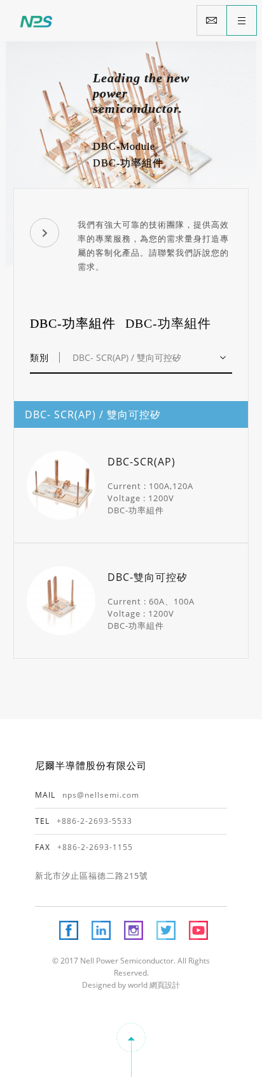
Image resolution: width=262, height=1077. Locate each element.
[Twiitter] (166, 930)
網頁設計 (164, 984)
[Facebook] (68, 930)
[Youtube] (198, 930)
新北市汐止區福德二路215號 (91, 875)
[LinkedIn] (101, 930)
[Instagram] (133, 930)
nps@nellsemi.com (100, 794)
